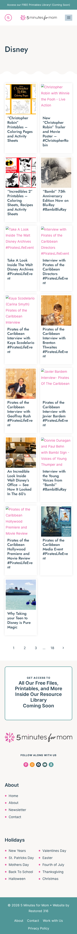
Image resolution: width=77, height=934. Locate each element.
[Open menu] (68, 18)
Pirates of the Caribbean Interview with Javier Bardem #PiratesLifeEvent (55, 414)
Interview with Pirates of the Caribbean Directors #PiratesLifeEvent (55, 271)
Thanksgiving (52, 872)
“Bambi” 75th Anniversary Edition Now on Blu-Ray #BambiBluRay (56, 200)
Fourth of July (53, 865)
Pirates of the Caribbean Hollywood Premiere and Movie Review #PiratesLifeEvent (20, 554)
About (13, 803)
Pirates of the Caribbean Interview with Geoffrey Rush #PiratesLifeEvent (20, 414)
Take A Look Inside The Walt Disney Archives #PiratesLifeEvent (20, 269)
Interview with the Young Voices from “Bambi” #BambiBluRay (54, 480)
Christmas (50, 879)
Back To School (21, 872)
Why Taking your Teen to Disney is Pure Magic (19, 620)
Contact (15, 817)
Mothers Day (19, 865)
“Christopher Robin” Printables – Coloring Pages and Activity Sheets (20, 129)
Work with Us (53, 921)
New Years (17, 851)
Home (13, 796)
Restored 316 (38, 911)
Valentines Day (54, 851)
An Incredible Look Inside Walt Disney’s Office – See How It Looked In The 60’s (19, 483)
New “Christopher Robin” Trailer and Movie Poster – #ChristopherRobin (56, 131)
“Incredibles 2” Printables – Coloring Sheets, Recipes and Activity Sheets (20, 203)
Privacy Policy (38, 928)
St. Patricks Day (21, 858)
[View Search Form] (8, 17)
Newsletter (17, 810)
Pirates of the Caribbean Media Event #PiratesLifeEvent (55, 549)
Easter (47, 858)
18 (52, 648)
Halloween (17, 879)
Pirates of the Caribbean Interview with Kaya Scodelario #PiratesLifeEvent (20, 340)
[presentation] (21, 99)
